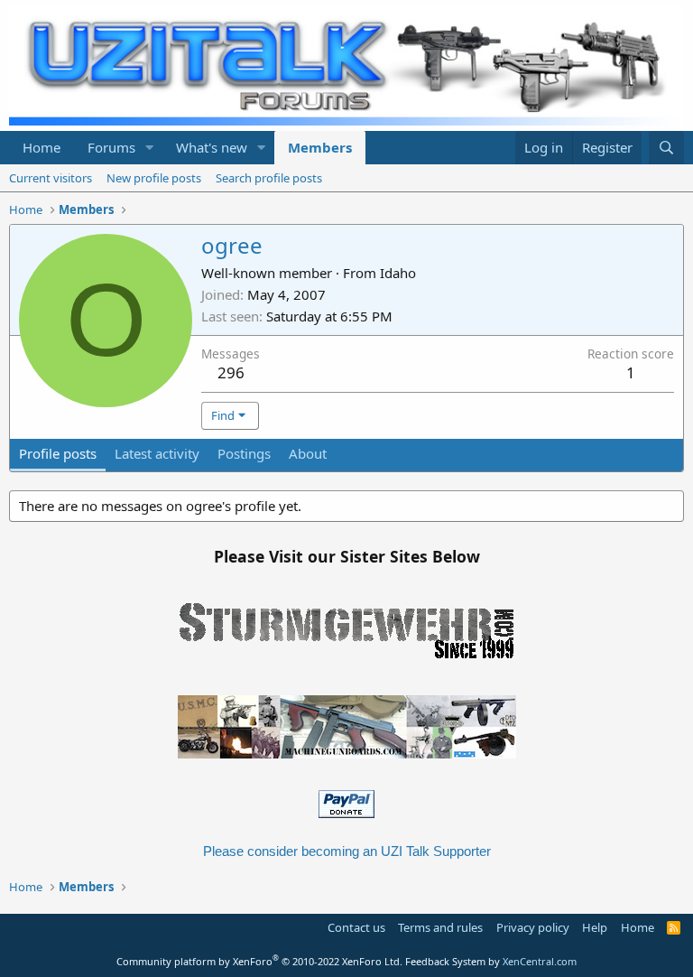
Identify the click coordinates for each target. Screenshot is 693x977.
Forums (111, 147)
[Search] (666, 147)
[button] (149, 147)
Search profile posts (269, 178)
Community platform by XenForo (259, 961)
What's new (211, 147)
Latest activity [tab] (157, 453)
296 (231, 372)
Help (594, 927)
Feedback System (445, 961)
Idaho (398, 273)
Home (41, 147)
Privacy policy (532, 927)
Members (320, 147)
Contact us (356, 927)
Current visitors (50, 178)
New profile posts (153, 178)
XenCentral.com (540, 961)
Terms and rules (440, 927)
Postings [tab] (244, 453)
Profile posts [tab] (58, 453)
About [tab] (308, 453)
